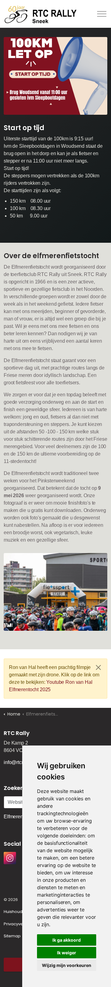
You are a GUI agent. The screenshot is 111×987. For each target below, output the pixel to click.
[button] (55, 76)
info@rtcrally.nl (19, 762)
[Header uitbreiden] (101, 14)
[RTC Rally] (40, 14)
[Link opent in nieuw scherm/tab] (10, 858)
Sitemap (12, 936)
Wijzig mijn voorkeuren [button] (66, 965)
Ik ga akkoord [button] (66, 940)
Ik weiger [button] (66, 952)
